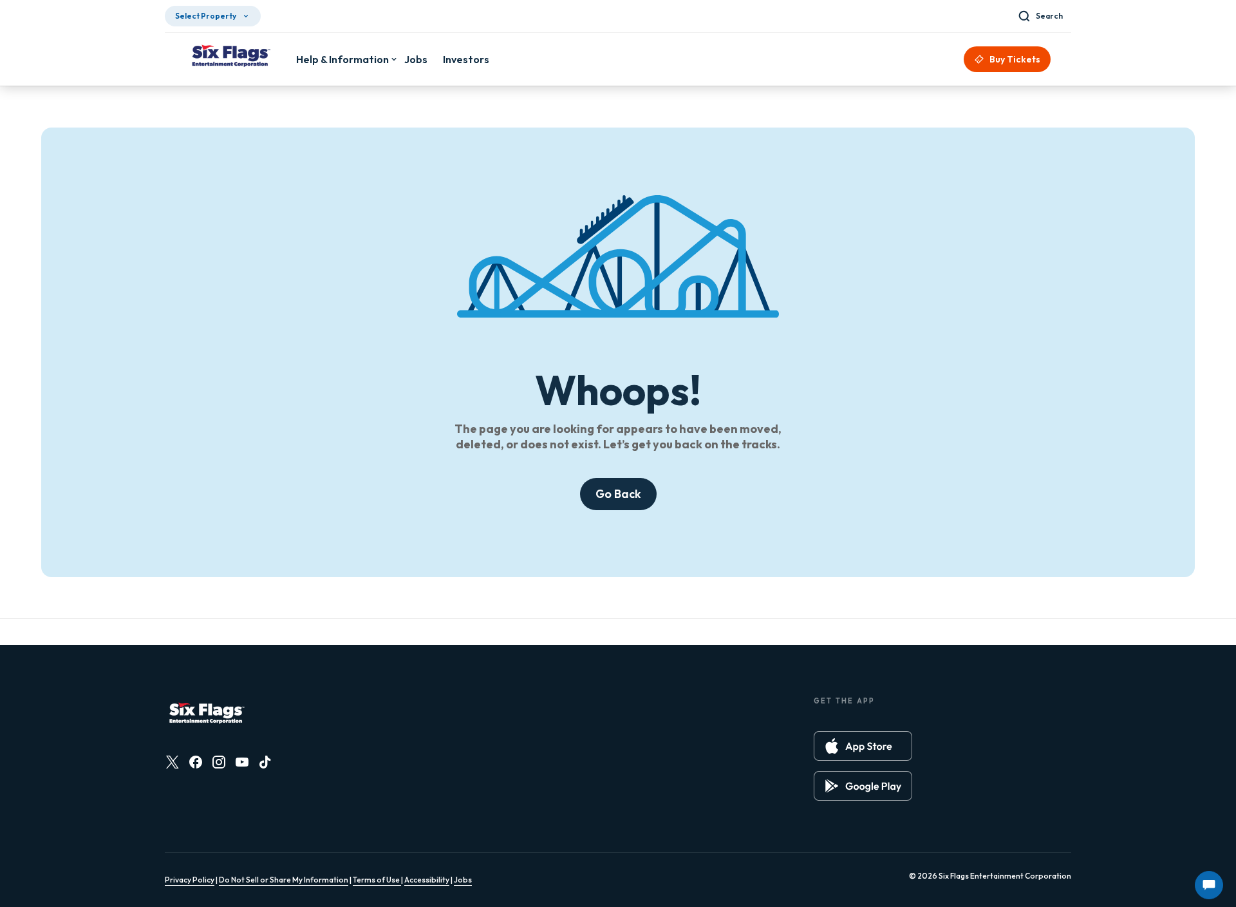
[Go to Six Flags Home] (230, 57)
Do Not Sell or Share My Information (283, 879)
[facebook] (195, 762)
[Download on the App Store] (863, 746)
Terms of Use (377, 879)
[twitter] (172, 762)
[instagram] (219, 762)
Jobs (463, 879)
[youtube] (242, 762)
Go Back (618, 493)
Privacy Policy (189, 879)
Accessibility (426, 879)
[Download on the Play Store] (863, 786)
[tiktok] (265, 762)
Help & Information (342, 59)
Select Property (205, 16)
